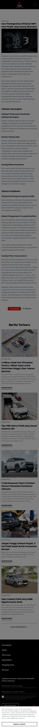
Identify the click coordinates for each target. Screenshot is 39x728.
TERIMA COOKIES (19, 724)
